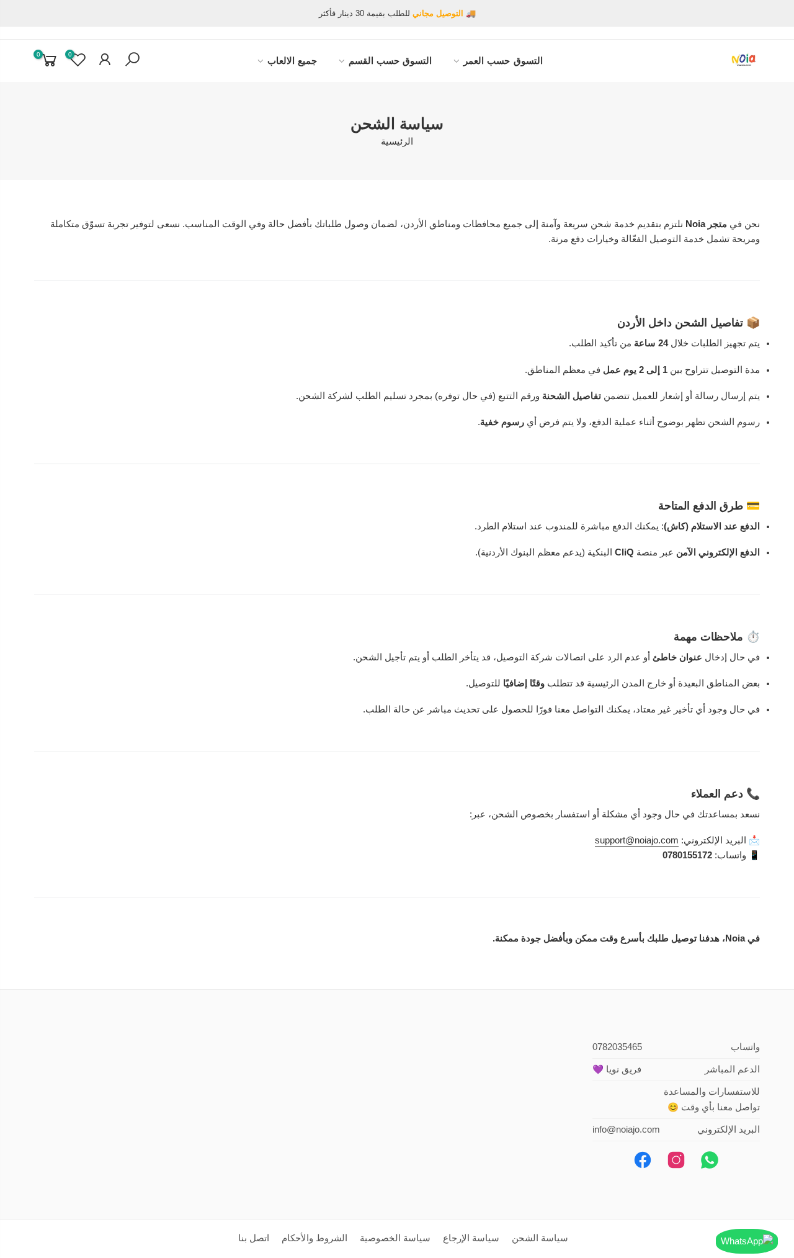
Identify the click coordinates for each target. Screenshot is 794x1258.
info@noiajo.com (626, 1129)
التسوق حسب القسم (390, 61)
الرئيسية (397, 141)
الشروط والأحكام (314, 1238)
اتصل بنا (253, 1238)
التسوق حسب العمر (503, 61)
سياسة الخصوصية (395, 1238)
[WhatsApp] (747, 1241)
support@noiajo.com (637, 840)
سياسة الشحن (540, 1238)
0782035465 (617, 1047)
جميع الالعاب (292, 61)
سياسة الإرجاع (471, 1238)
